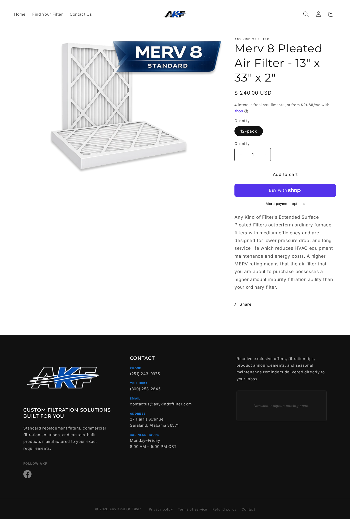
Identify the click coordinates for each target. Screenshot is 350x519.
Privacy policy (161, 509)
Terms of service (192, 509)
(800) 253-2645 (145, 388)
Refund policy (224, 509)
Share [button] (245, 304)
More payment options (285, 204)
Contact (248, 509)
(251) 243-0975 (145, 373)
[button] (306, 14)
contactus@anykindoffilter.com (161, 404)
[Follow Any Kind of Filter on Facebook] (27, 474)
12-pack (248, 131)
